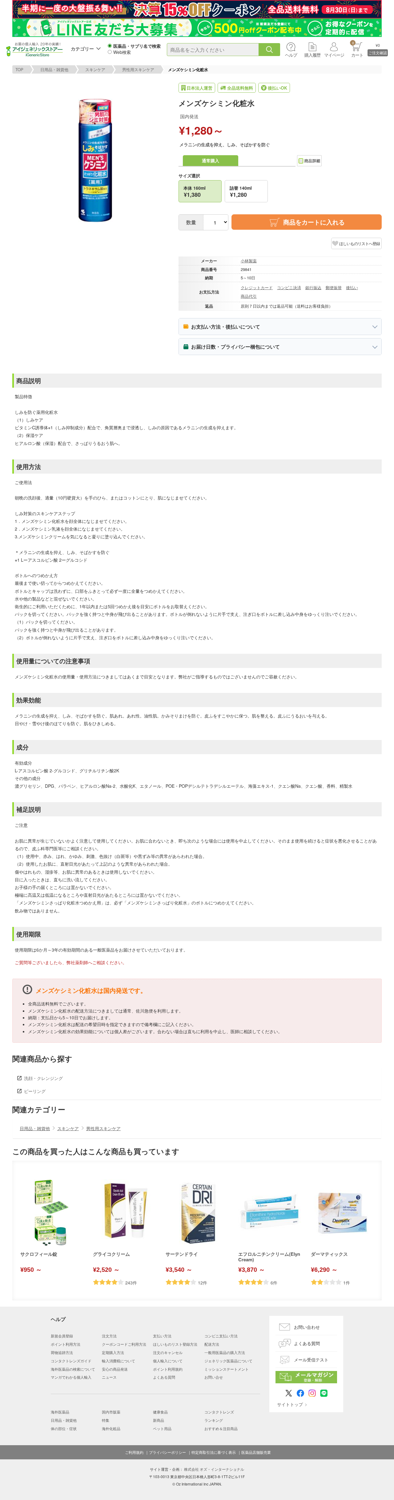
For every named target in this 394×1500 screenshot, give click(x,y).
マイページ (334, 55)
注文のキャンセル (168, 1352)
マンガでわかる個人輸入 (71, 1377)
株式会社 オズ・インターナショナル (214, 1469)
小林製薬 (249, 261)
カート (357, 49)
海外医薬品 (60, 1411)
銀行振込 (313, 287)
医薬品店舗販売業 (256, 1452)
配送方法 (211, 1344)
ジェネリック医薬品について (228, 1360)
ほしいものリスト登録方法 (175, 1344)
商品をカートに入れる (314, 221)
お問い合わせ (307, 1327)
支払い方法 (162, 1335)
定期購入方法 (113, 1352)
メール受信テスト (311, 1359)
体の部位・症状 (64, 1428)
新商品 (158, 1420)
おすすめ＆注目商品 (221, 1428)
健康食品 (160, 1411)
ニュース (109, 1377)
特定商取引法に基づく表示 (213, 1452)
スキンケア (95, 69)
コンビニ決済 (289, 287)
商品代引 (249, 296)
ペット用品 (162, 1428)
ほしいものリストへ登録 (359, 243)
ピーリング (35, 1091)
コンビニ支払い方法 (221, 1335)
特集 (105, 1420)
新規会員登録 (62, 1335)
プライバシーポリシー (167, 1452)
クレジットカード (257, 287)
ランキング (213, 1420)
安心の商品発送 (115, 1369)
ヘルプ (291, 55)
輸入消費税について (118, 1360)
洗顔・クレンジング (43, 1078)
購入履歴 (312, 55)
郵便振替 (334, 287)
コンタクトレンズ (219, 1411)
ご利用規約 (134, 1452)
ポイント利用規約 (168, 1369)
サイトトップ (290, 1404)
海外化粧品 (111, 1428)
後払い (352, 287)
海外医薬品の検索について (73, 1369)
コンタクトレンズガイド (71, 1360)
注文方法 (109, 1335)
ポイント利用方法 (65, 1344)
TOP (19, 69)
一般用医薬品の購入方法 (224, 1352)
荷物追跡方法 (62, 1352)
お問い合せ (213, 1377)
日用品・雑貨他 (54, 69)
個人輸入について (168, 1360)
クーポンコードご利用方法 (124, 1344)
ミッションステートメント (226, 1369)
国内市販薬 (111, 1411)
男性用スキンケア (138, 69)
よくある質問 (164, 1377)
